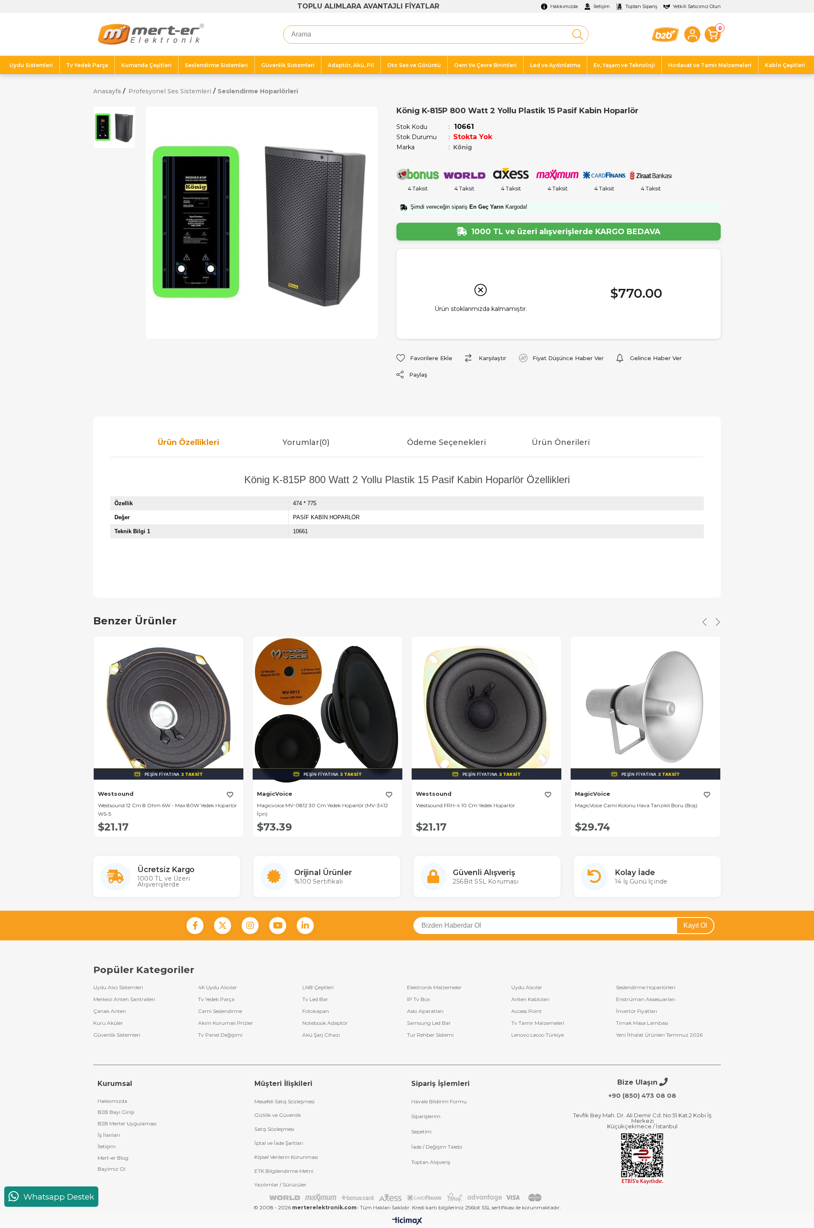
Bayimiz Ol (111, 1169)
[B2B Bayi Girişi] (665, 34)
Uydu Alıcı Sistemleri (118, 987)
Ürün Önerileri (561, 442)
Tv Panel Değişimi (220, 1035)
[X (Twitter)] (222, 925)
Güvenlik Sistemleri (116, 1035)
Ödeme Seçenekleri (446, 442)
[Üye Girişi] (692, 34)
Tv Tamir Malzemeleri (537, 1023)
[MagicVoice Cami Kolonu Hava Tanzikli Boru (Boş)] (645, 711)
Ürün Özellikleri (188, 442)
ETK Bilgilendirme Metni (283, 1171)
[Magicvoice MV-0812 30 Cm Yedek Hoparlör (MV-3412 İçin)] (327, 711)
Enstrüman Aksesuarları (645, 999)
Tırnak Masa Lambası (642, 1023)
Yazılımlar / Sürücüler (280, 1184)
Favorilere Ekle (230, 794)
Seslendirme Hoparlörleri (645, 987)
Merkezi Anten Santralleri (124, 999)
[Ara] (577, 34)
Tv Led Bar (315, 999)
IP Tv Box (418, 999)
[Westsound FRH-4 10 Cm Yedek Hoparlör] (486, 711)
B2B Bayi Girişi (116, 1112)
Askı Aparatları (425, 1011)
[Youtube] (277, 925)
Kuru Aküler (108, 1023)
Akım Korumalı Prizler (225, 1023)
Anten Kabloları (530, 999)
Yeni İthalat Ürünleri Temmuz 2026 (659, 1035)
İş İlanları (109, 1135)
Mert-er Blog (113, 1158)
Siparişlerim (425, 1116)
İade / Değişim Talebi (436, 1147)
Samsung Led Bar (429, 1023)
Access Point (526, 1011)
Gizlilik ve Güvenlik (277, 1115)
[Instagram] (250, 925)
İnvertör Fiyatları (636, 1011)
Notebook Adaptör (325, 1023)
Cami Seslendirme (220, 1011)
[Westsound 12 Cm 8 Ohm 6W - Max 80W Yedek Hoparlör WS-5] (168, 711)
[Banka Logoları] (407, 1198)
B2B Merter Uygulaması (127, 1123)
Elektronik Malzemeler (434, 987)
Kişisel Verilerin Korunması (286, 1157)
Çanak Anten (109, 1011)
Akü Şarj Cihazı (321, 1035)
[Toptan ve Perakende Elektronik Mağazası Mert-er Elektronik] (150, 34)
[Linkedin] (305, 925)
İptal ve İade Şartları (278, 1143)
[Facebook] (195, 925)
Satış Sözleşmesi (274, 1129)
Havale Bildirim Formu (439, 1101)
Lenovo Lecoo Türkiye (537, 1035)
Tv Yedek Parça (216, 999)
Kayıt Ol (695, 925)
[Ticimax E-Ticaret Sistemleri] (407, 1221)
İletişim (107, 1146)
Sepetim (421, 1131)
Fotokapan (315, 1011)
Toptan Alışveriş (430, 1162)
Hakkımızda (112, 1101)
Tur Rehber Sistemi (430, 1035)
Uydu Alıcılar (526, 987)
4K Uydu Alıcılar (217, 987)
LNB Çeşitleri (318, 987)
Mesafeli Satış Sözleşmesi (284, 1101)
